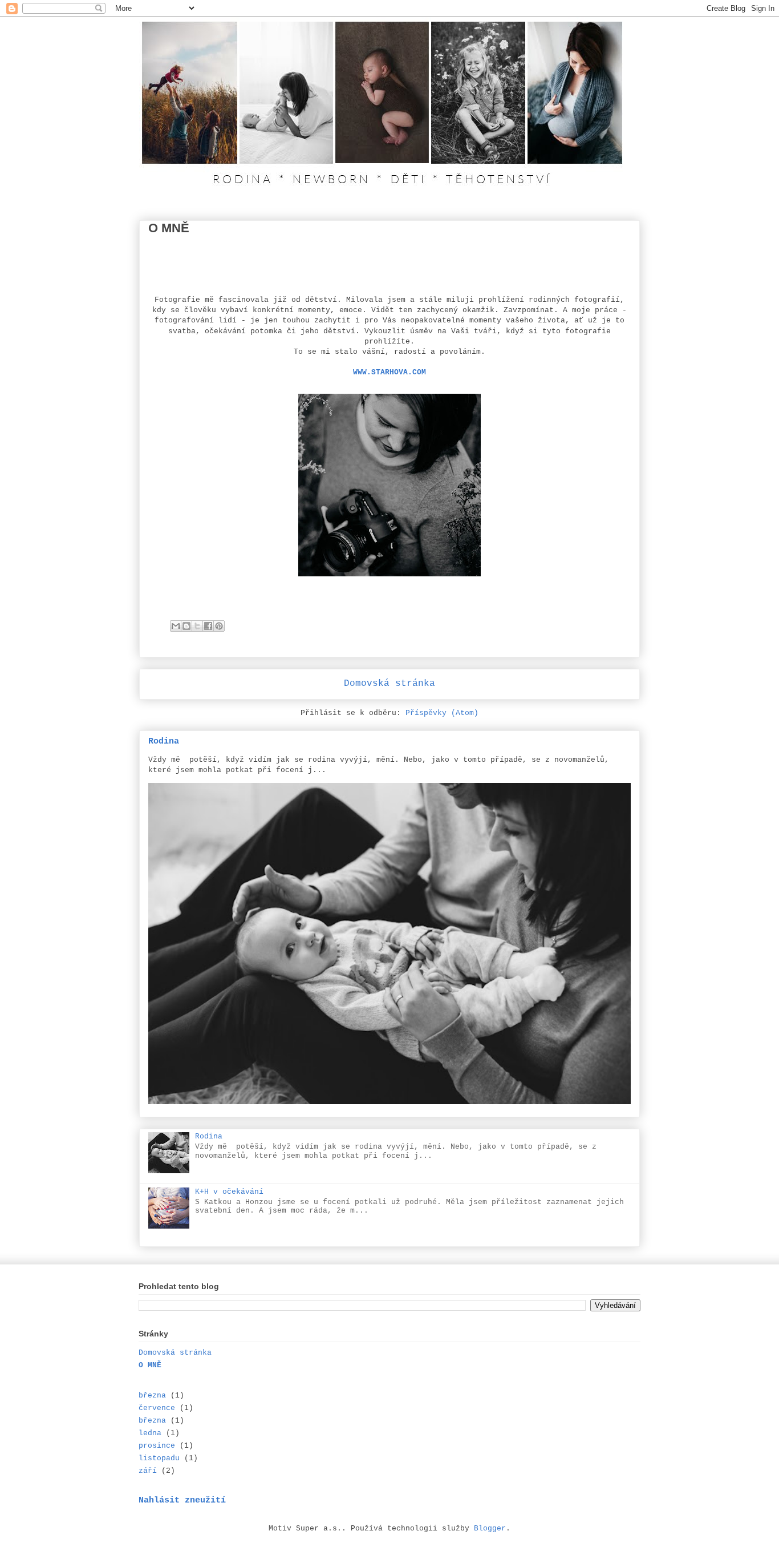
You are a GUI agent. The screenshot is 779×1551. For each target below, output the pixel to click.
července (157, 1408)
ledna (150, 1433)
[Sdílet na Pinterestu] (219, 626)
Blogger (490, 1528)
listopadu (159, 1458)
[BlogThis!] (186, 626)
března (152, 1395)
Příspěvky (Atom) (441, 713)
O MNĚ (150, 1365)
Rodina (163, 741)
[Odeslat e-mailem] (175, 626)
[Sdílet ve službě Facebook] (208, 626)
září (148, 1471)
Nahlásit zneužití (182, 1500)
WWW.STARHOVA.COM (389, 372)
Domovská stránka (389, 683)
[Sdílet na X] (197, 626)
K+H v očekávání (229, 1192)
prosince (157, 1445)
